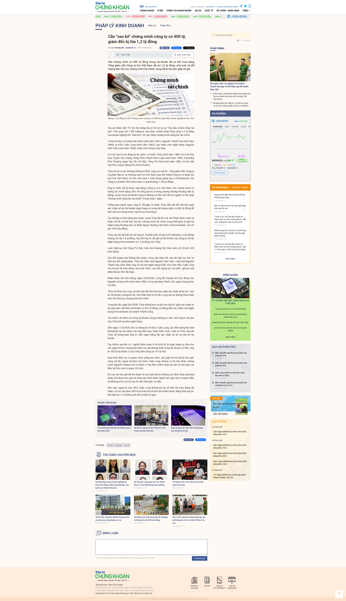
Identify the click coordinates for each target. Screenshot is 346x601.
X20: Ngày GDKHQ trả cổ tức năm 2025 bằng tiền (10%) (229, 433)
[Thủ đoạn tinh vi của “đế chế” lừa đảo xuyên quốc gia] (189, 469)
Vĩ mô (160, 10)
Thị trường (219, 113)
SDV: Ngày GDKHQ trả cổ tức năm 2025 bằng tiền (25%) (229, 454)
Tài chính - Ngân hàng (227, 10)
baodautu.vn (131, 47)
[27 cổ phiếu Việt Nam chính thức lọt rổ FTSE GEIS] (230, 288)
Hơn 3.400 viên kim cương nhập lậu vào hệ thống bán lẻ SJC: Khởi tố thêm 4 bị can (189, 520)
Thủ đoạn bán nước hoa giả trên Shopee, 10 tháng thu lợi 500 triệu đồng (151, 518)
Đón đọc (216, 398)
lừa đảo (110, 445)
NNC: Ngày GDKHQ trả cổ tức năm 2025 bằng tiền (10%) (230, 462)
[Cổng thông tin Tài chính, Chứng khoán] (112, 7)
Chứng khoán (147, 10)
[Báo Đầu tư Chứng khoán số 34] (241, 406)
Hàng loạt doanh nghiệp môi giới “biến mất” (230, 322)
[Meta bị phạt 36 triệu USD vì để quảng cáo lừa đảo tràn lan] (188, 415)
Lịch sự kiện (219, 421)
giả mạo (119, 445)
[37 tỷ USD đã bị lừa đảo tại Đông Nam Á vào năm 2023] (114, 415)
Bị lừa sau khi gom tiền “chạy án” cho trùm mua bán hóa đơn (149, 429)
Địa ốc (198, 10)
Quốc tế (209, 10)
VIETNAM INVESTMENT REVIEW (227, 7)
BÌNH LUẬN (110, 533)
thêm (245, 10)
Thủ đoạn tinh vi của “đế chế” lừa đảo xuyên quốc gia (187, 483)
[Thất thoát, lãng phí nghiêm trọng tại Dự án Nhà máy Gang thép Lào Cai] (112, 505)
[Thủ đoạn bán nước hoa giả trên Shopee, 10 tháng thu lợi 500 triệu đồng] (151, 505)
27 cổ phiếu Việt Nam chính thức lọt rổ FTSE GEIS (230, 302)
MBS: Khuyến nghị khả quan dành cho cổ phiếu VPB (231, 364)
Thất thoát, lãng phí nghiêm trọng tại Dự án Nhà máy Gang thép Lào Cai (112, 518)
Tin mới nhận (220, 187)
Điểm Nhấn (230, 275)
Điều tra (152, 25)
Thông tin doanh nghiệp (179, 10)
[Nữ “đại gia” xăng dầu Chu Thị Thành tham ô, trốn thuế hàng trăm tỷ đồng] (151, 469)
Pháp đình (165, 25)
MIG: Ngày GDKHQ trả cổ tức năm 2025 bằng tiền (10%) (229, 446)
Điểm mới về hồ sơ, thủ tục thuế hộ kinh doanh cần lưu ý (230, 315)
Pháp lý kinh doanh (119, 25)
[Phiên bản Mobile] (249, 6)
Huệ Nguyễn (119, 47)
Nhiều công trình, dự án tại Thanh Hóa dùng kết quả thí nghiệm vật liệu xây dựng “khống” (230, 233)
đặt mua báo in (151, 7)
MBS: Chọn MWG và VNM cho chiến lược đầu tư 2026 (230, 374)
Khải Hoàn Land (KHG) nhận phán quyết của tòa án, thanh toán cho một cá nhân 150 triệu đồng (232, 96)
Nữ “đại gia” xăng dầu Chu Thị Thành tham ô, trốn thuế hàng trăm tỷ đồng (149, 483)
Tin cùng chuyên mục (119, 455)
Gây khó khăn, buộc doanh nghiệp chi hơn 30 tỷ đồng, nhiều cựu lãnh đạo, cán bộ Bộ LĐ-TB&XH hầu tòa (112, 485)
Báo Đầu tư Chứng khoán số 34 (226, 405)
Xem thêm (230, 258)
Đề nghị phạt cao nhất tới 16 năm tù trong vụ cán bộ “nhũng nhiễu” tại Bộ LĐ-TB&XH (230, 104)
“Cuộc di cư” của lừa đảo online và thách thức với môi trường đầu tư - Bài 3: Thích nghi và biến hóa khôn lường (230, 247)
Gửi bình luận (199, 558)
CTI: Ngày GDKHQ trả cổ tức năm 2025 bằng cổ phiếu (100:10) (229, 476)
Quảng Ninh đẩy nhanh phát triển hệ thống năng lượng (229, 196)
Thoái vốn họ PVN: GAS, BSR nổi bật (230, 309)
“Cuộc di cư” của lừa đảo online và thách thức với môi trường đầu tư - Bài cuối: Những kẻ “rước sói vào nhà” (230, 219)
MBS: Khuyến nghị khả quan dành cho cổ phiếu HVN (231, 354)
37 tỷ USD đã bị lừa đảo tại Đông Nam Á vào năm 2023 (114, 429)
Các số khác (220, 413)
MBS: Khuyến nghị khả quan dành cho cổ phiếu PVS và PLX (231, 384)
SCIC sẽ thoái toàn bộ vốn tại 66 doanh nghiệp (230, 329)
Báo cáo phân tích (223, 346)
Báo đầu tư (210, 7)
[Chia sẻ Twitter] (244, 6)
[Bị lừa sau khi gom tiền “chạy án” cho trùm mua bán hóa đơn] (151, 415)
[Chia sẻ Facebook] (240, 6)
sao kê (126, 445)
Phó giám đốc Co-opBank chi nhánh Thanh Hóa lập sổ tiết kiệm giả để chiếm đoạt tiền (229, 86)
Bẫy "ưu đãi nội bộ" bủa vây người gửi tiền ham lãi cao (230, 207)
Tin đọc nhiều (240, 187)
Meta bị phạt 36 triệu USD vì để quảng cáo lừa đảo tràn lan (187, 429)
